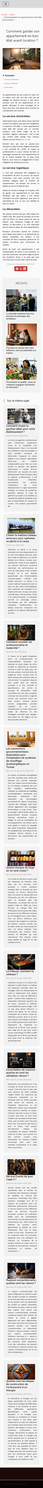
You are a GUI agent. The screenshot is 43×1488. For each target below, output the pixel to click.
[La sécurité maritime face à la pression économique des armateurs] (21, 300)
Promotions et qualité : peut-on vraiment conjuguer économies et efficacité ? (21, 385)
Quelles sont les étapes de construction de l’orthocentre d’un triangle (20, 1385)
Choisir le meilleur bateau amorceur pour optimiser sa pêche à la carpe (21, 538)
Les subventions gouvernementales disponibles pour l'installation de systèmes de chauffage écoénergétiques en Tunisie (21, 758)
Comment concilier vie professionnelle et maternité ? (19, 645)
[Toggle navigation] (6, 4)
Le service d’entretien (11, 79)
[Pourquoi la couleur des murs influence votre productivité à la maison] (21, 335)
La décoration (8, 87)
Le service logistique (11, 83)
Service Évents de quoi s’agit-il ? (19, 1178)
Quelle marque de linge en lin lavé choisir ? (20, 869)
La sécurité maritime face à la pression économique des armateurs (20, 316)
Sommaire (9, 75)
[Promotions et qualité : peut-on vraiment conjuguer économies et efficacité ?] (21, 369)
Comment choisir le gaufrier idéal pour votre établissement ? (20, 429)
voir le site (26, 139)
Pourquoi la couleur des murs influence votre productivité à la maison (21, 350)
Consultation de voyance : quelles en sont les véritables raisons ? (21, 1073)
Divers (12, 14)
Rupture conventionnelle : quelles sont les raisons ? (21, 1281)
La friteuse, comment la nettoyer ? (20, 973)
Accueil (4, 14)
